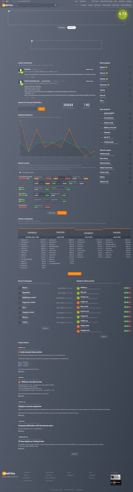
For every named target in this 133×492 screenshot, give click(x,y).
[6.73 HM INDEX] (66, 24)
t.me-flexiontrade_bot (105, 173)
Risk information (68, 490)
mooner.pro (21, 421)
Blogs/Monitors (28, 480)
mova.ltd (102, 102)
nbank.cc (21, 199)
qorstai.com (103, 97)
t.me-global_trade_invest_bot (107, 169)
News (115, 1)
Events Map (48, 475)
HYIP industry (95, 1)
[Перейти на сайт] (40, 81)
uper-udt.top (22, 193)
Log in (76, 1)
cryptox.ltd (102, 92)
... (129, 67)
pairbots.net (103, 81)
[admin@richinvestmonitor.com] (58, 83)
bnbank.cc (102, 69)
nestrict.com (22, 402)
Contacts (128, 1)
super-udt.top (107, 134)
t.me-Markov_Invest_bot (110, 129)
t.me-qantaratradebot (109, 124)
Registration (83, 1)
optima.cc (102, 178)
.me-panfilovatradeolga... (26, 177)
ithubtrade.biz (23, 205)
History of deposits (126, 5)
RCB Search (97, 5)
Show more (52, 213)
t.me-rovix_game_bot (105, 160)
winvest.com (89, 69)
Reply (32, 77)
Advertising (122, 1)
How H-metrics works (56, 490)
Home (77, 5)
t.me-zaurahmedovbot (109, 119)
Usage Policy (79, 490)
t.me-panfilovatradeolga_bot (111, 143)
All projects (83, 5)
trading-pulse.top (23, 437)
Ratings (90, 5)
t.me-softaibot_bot (104, 183)
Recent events (107, 5)
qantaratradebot (108, 114)
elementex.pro (103, 86)
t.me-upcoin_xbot (108, 138)
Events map (115, 5)
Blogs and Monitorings (106, 1)
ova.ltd (21, 187)
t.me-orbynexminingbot (106, 164)
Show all (45, 328)
